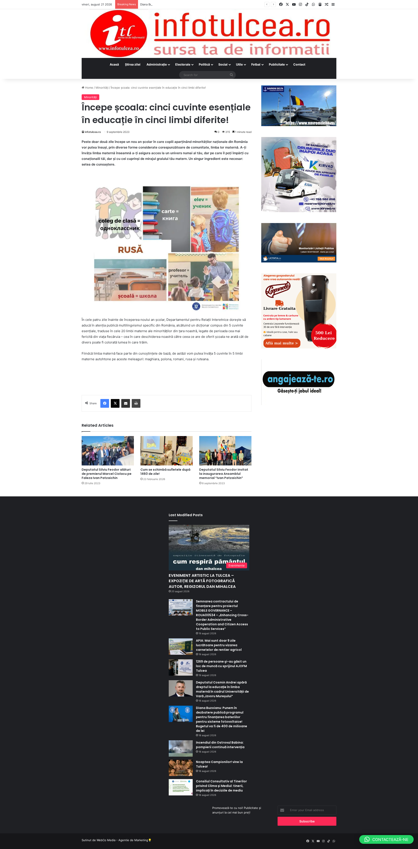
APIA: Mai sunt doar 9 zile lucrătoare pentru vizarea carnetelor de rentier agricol (219, 645)
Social (223, 64)
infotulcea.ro (93, 132)
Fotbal (255, 64)
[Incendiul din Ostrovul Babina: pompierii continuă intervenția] (181, 748)
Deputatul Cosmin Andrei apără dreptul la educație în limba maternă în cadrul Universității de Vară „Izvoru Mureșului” (222, 689)
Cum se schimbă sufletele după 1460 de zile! (165, 471)
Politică (204, 64)
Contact (299, 64)
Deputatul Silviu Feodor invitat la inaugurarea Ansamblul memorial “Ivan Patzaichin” (223, 473)
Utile (239, 64)
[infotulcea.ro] (209, 33)
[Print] (136, 403)
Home (88, 87)
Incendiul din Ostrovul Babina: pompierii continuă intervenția (220, 744)
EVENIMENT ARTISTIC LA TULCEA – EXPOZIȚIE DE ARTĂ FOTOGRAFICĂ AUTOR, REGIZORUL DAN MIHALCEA (202, 581)
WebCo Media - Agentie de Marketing (122, 840)
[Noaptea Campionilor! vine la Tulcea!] (181, 768)
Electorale (182, 64)
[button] (386, 839)
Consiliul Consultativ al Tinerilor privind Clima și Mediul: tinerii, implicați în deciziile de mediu (221, 786)
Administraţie (157, 64)
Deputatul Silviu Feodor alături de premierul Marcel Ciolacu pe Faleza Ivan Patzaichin (106, 473)
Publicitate (277, 64)
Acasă (114, 64)
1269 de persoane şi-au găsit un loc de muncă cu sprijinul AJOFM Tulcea (221, 666)
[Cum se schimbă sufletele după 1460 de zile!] (166, 450)
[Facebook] (104, 403)
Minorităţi (102, 87)
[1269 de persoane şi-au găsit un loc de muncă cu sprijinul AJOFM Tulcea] (181, 667)
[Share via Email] (125, 403)
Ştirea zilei (132, 64)
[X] (115, 403)
